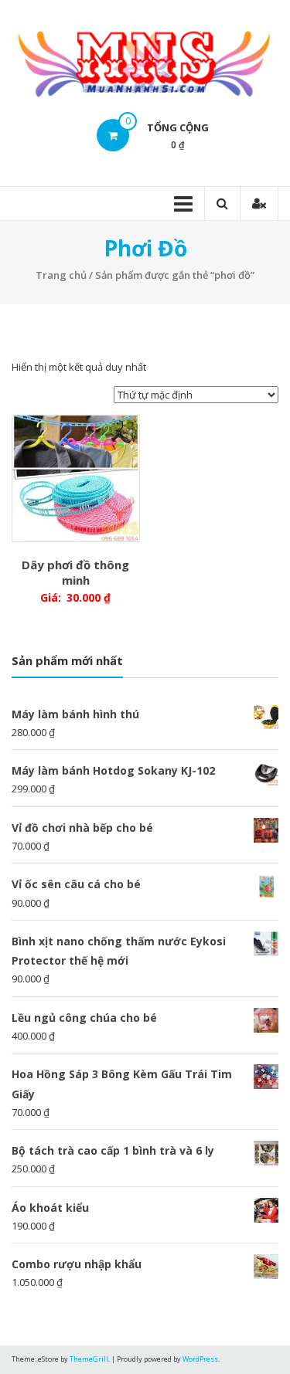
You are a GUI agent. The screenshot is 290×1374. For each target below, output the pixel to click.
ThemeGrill (89, 1359)
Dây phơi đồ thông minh (75, 572)
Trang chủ (61, 275)
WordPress (200, 1359)
